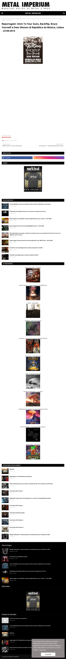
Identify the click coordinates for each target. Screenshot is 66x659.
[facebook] (17, 157)
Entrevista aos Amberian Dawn (18, 556)
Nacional (7, 140)
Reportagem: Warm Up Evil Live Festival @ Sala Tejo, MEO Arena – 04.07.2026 (31, 240)
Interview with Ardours (16, 505)
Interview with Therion (16, 491)
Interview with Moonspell (17, 513)
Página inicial (5, 18)
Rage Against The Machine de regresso (21, 476)
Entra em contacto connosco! (18, 618)
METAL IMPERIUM (33, 13)
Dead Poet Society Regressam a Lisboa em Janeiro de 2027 (26, 247)
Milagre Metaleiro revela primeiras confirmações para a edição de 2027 (30, 534)
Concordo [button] (48, 654)
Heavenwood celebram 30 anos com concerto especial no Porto (28, 211)
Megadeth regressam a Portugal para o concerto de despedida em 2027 (30, 498)
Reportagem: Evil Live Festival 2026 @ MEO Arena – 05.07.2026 (27, 226)
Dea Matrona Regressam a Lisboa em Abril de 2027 (24, 255)
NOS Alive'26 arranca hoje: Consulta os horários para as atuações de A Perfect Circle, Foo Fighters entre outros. (35, 234)
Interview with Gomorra (16, 527)
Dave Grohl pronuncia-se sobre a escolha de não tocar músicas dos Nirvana (31, 483)
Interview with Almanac (16, 520)
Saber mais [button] (42, 650)
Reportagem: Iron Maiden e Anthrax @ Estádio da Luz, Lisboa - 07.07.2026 (30, 218)
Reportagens (12, 18)
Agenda (12, 469)
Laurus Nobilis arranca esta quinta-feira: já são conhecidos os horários (30, 204)
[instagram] (48, 157)
